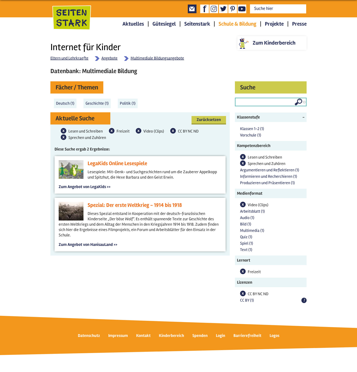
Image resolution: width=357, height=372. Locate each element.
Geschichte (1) (98, 103)
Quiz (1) (246, 236)
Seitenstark (197, 24)
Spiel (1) (246, 243)
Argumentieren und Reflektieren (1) (269, 170)
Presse (299, 24)
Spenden (200, 335)
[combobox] (271, 102)
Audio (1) (247, 217)
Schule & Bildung (237, 24)
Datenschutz (89, 335)
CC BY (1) (247, 300)
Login (220, 335)
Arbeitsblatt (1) (252, 211)
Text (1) (246, 249)
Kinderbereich (171, 335)
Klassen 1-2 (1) (252, 128)
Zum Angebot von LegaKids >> (85, 186)
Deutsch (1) (66, 103)
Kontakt (143, 335)
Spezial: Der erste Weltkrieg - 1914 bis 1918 (135, 205)
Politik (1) (129, 103)
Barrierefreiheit (247, 335)
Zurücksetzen (209, 119)
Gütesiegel (164, 24)
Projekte (274, 24)
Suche (247, 87)
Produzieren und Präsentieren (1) (267, 182)
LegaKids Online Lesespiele (117, 163)
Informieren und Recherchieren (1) (268, 176)
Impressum (118, 335)
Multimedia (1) (252, 230)
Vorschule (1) (250, 135)
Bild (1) (245, 224)
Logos (274, 335)
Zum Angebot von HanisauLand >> (88, 244)
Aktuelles (133, 24)
